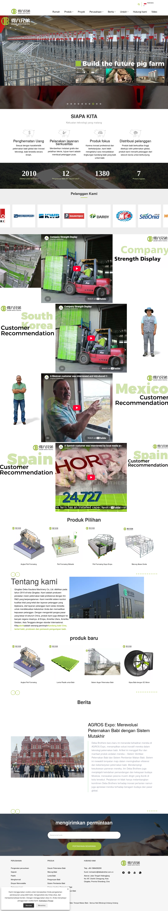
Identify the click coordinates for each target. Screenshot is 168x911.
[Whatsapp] (140, 872)
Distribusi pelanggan (135, 140)
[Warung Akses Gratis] (139, 544)
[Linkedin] (129, 872)
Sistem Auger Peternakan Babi (102, 682)
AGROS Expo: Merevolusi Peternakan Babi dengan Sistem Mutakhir (119, 730)
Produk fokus (100, 140)
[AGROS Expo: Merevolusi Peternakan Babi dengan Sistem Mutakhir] (47, 757)
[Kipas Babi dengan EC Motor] (139, 662)
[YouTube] (134, 872)
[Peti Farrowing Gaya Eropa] (102, 544)
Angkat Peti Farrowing (29, 564)
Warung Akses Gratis (139, 564)
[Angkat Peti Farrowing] (29, 544)
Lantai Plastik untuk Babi (65, 682)
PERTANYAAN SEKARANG (84, 846)
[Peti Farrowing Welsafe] (66, 544)
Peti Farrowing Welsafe (65, 564)
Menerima (41, 905)
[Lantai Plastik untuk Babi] (66, 662)
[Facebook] (123, 872)
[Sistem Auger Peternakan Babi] (102, 662)
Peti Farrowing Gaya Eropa (102, 564)
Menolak (29, 905)
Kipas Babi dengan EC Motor (139, 682)
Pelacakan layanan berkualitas (64, 142)
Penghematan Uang (28, 140)
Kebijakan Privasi (46, 900)
